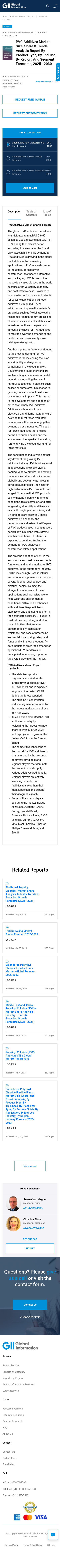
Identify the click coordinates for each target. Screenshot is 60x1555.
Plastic (7, 26)
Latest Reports (10, 1390)
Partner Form (9, 1458)
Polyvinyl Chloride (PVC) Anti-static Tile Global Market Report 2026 (20, 1055)
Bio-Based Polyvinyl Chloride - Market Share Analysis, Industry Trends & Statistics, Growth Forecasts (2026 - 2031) (22, 894)
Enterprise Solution (13, 1415)
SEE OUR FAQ (30, 1239)
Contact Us (30, 1304)
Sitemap (51, 1545)
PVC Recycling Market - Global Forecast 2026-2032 (22, 932)
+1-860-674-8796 (33, 1228)
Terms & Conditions (33, 1545)
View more (30, 1166)
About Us (7, 1433)
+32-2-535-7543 (33, 1208)
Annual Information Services (18, 1384)
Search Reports (11, 1365)
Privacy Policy (11, 1545)
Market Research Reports (23, 16)
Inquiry (30, 1248)
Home (5, 16)
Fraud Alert (8, 1464)
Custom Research (12, 1421)
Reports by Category (13, 1371)
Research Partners (12, 1408)
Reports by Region (12, 1378)
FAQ (4, 1427)
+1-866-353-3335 (30, 1317)
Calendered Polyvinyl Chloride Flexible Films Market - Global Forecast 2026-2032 (20, 970)
